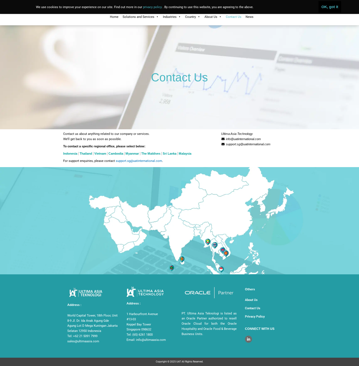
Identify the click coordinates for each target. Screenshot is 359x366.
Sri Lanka (169, 153)
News (249, 17)
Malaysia (185, 153)
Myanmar (132, 153)
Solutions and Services (138, 17)
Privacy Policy (255, 316)
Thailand (86, 153)
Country (190, 17)
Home (114, 17)
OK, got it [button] (329, 7)
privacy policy (153, 7)
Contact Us (233, 17)
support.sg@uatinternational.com (139, 161)
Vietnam (100, 153)
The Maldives (150, 153)
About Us (210, 17)
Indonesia (70, 153)
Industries (170, 17)
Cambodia (115, 153)
